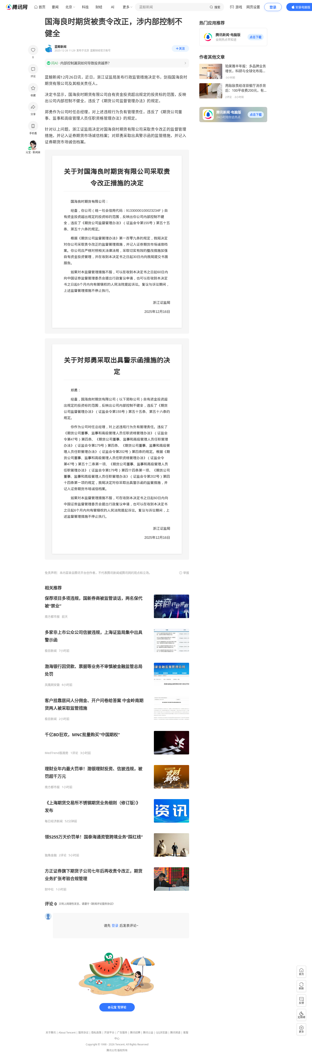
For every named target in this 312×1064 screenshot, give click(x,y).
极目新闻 (51, 650)
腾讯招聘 (135, 1032)
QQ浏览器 (161, 1032)
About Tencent (67, 1032)
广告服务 (122, 1032)
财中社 (49, 889)
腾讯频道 (175, 1032)
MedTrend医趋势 (56, 752)
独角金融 (51, 855)
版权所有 (122, 1050)
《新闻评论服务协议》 (102, 904)
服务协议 (83, 1032)
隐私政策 (96, 1032)
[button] (255, 37)
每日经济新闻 (54, 821)
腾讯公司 (112, 1050)
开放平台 (109, 1032)
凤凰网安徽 (52, 684)
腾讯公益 (148, 1032)
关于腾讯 (51, 1032)
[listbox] (117, 738)
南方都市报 (52, 616)
